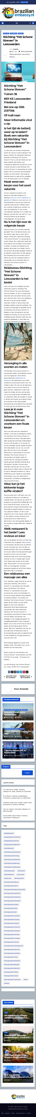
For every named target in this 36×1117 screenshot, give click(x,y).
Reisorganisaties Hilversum (12, 949)
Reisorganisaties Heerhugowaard (13, 945)
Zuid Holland (22, 748)
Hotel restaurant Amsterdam (12, 852)
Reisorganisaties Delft (10, 912)
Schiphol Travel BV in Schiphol (25, 676)
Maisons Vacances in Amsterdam (14, 713)
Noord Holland (17, 709)
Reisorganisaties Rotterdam (12, 968)
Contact (28, 1113)
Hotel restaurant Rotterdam (11, 863)
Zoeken (27, 773)
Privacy (26, 1109)
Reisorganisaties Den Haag (11, 919)
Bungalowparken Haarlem (11, 840)
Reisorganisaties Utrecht (11, 975)
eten (29, 542)
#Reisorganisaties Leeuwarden (20, 54)
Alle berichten (18, 1106)
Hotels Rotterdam (9, 874)
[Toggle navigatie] (17, 23)
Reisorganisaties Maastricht (12, 960)
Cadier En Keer (8, 728)
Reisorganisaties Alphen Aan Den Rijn (14, 889)
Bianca (8, 1020)
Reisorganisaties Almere (11, 885)
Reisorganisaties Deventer (11, 923)
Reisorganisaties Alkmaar (11, 882)
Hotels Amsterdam (9, 870)
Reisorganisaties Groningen (12, 938)
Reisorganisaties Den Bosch (12, 915)
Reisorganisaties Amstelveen (12, 897)
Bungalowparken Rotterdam (12, 844)
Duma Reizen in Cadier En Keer (17, 732)
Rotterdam (8, 748)
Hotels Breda (21, 870)
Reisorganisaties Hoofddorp (12, 953)
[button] (30, 23)
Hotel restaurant (8, 848)
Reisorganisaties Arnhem (11, 904)
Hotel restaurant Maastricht (12, 859)
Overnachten (20, 874)
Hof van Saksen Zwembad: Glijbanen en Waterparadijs (16, 1077)
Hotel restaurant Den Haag (11, 855)
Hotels (13, 1113)
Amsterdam (8, 709)
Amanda (15, 49)
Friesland (6, 33)
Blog (6, 1012)
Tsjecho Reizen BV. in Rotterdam (15, 751)
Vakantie (20, 33)
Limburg (16, 728)
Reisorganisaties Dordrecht (12, 927)
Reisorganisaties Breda (10, 908)
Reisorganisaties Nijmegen (11, 964)
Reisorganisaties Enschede (11, 934)
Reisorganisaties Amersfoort (12, 893)
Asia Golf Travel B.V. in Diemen (11, 676)
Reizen (26, 979)
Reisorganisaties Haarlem (11, 942)
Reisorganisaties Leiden (11, 957)
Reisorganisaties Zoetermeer (12, 979)
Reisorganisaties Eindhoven (12, 930)
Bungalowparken (9, 833)
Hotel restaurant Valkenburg (12, 867)
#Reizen (12, 57)
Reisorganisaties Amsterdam (12, 900)
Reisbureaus (7, 878)
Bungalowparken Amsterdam (12, 837)
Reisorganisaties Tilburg (11, 972)
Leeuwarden (13, 33)
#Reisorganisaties (26, 51)
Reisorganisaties (19, 878)
